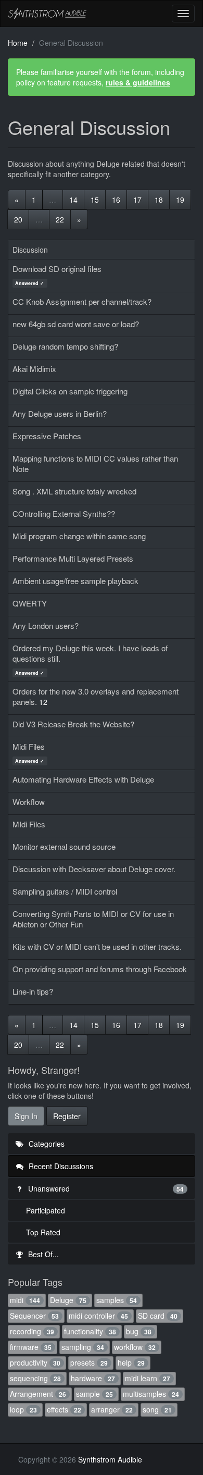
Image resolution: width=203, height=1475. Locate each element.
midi (25, 1300)
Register (67, 1116)
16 (116, 199)
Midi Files (28, 746)
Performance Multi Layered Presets (72, 558)
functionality (90, 1331)
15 (95, 199)
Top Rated (43, 1232)
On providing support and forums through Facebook (99, 968)
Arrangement (38, 1394)
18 (159, 199)
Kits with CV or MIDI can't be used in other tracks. (97, 946)
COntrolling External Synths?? (63, 513)
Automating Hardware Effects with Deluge (83, 779)
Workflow (28, 801)
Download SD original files (57, 268)
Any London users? (45, 625)
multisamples (151, 1394)
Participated (45, 1210)
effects (64, 1409)
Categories (46, 1143)
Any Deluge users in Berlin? (59, 413)
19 (180, 199)
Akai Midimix (34, 368)
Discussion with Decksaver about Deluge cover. (93, 868)
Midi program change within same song (79, 535)
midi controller (98, 1315)
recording (32, 1331)
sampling (82, 1347)
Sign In (26, 1116)
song (157, 1409)
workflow (135, 1347)
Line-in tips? (32, 991)
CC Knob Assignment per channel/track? (81, 301)
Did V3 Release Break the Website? (73, 723)
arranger (112, 1409)
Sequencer (34, 1315)
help (131, 1362)
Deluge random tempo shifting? (65, 346)
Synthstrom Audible (47, 14)
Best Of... (42, 1254)
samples (116, 1300)
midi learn (147, 1378)
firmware (31, 1347)
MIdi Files (28, 824)
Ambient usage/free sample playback (75, 580)
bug (138, 1331)
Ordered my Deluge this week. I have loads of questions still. (90, 653)
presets (89, 1362)
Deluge (68, 1300)
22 (60, 219)
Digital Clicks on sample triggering (70, 391)
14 (73, 199)
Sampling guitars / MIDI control (64, 891)
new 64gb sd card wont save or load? (75, 323)
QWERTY (29, 603)
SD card (157, 1315)
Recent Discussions (60, 1166)
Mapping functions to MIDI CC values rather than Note (95, 463)
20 (18, 219)
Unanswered (105, 1188)
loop (23, 1409)
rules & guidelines (138, 82)
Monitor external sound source (64, 846)
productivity (35, 1362)
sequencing (35, 1378)
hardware (93, 1378)
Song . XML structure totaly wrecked (74, 491)
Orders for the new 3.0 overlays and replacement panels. (95, 696)
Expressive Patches (46, 435)
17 (137, 199)
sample (94, 1394)
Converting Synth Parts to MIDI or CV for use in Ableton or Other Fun (93, 918)
